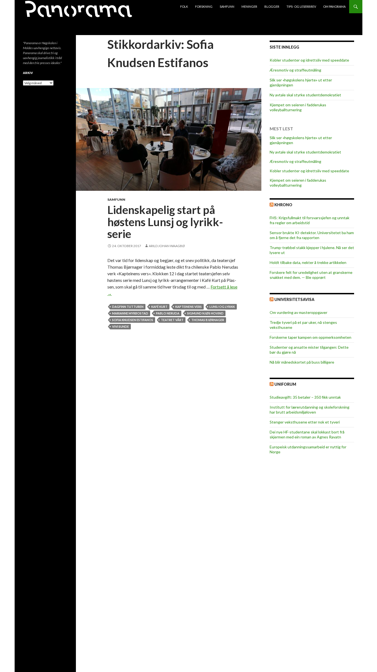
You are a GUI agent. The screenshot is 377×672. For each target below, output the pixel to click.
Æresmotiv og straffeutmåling (295, 70)
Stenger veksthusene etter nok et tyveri (305, 422)
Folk (184, 6)
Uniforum (285, 384)
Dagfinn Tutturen (128, 306)
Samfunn (227, 6)
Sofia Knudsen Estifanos (132, 320)
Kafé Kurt (159, 306)
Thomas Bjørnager (207, 320)
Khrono (283, 204)
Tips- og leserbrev (301, 6)
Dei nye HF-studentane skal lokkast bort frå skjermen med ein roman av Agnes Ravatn (307, 434)
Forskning (204, 6)
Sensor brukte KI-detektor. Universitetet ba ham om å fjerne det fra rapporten (312, 235)
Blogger (271, 6)
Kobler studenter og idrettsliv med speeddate (309, 60)
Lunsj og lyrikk (222, 306)
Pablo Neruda (167, 313)
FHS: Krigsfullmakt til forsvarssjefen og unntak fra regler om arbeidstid (309, 220)
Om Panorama (334, 6)
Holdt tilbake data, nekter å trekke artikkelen (308, 262)
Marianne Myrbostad (130, 313)
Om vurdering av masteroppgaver (298, 312)
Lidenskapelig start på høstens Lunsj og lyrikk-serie (165, 221)
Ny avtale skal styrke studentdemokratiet (305, 94)
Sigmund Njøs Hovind (205, 313)
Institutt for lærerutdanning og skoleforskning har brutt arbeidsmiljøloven (309, 409)
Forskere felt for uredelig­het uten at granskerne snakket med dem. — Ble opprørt (311, 275)
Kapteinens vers (188, 306)
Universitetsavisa (294, 299)
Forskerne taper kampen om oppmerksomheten (310, 337)
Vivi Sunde (120, 326)
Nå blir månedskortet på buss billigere (302, 362)
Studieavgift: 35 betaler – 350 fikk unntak (305, 397)
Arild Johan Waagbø (167, 246)
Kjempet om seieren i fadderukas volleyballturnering (298, 107)
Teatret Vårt (172, 320)
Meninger (249, 6)
